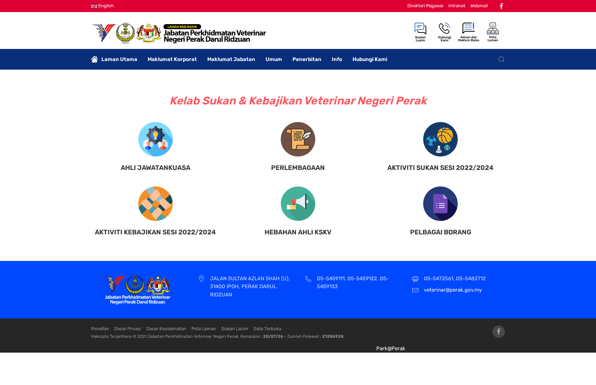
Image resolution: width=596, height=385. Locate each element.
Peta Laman (203, 328)
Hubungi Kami (369, 59)
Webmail (479, 5)
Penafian (100, 328)
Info (337, 59)
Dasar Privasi (127, 328)
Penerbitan (306, 59)
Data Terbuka (267, 328)
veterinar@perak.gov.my (453, 290)
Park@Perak (390, 348)
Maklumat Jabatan (231, 59)
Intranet (456, 5)
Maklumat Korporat (172, 59)
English (105, 5)
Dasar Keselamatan (166, 328)
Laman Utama (119, 59)
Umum (274, 59)
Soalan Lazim (234, 328)
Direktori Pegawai (425, 5)
